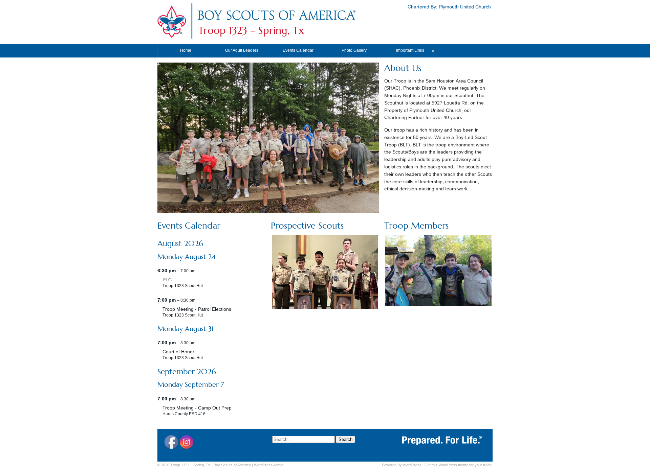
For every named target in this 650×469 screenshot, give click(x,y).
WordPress (412, 465)
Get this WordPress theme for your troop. (459, 465)
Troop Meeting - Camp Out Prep (197, 408)
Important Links (410, 50)
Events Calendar (298, 50)
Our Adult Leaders (241, 50)
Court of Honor (178, 351)
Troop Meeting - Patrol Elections (196, 309)
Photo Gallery (354, 50)
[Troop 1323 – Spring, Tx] (276, 21)
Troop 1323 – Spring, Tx (251, 30)
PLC (167, 279)
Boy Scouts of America (232, 465)
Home (185, 50)
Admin (268, 465)
